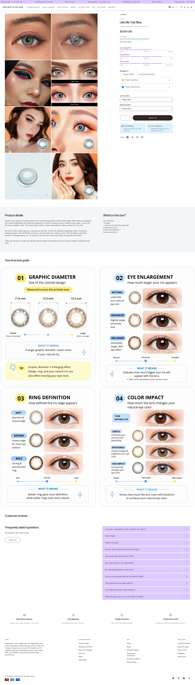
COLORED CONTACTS (33, 7)
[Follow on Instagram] (179, 678)
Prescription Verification (131, 654)
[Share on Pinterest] (137, 137)
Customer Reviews (184, 643)
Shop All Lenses (183, 647)
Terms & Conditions (133, 659)
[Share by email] (142, 137)
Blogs (129, 647)
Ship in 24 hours (125, 41)
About (129, 643)
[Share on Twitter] (132, 137)
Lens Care (82, 653)
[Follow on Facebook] (173, 678)
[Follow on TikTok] (189, 678)
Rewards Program (133, 650)
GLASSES (73, 7)
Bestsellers (181, 653)
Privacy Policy (131, 662)
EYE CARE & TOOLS (84, 7)
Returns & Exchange (85, 650)
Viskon (122, 19)
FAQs (80, 656)
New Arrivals (182, 650)
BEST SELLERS (102, 7)
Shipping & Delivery (85, 647)
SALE (93, 7)
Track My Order (84, 643)
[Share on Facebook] (127, 137)
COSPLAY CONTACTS (48, 7)
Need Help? (83, 660)
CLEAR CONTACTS (62, 7)
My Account (182, 656)
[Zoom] (47, 55)
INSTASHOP (111, 7)
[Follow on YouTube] (184, 678)
